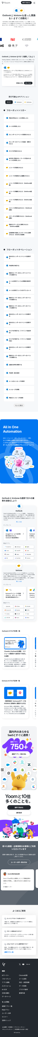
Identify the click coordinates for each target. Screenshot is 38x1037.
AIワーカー (5, 975)
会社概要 (4, 1027)
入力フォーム (6, 986)
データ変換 (22, 986)
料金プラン (5, 1010)
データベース (6, 997)
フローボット (6, 979)
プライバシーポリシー (19, 1027)
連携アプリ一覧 (8, 952)
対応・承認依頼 (24, 982)
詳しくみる (19, 522)
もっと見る (19, 405)
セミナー (5, 1017)
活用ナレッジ (6, 1020)
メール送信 (22, 979)
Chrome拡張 (23, 975)
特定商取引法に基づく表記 (21, 1029)
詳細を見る (19, 83)
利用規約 (10, 1027)
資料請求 (19, 813)
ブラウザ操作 (23, 989)
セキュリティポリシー (7, 1029)
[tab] (9, 102)
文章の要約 (5, 993)
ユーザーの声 (6, 1013)
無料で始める (19, 807)
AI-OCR (4, 989)
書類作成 (22, 993)
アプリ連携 (5, 982)
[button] (34, 2)
